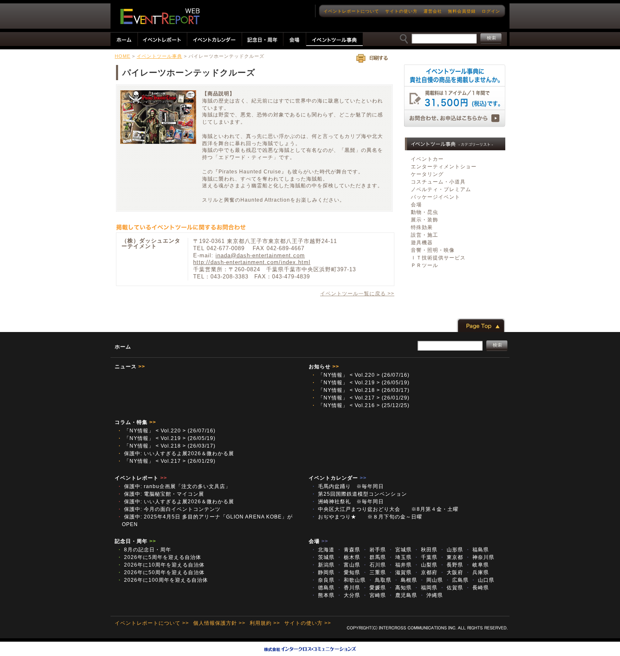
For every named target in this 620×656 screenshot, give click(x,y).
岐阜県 (477, 565)
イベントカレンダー (338, 478)
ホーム (123, 347)
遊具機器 (422, 243)
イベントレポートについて (351, 11)
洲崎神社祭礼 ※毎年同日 (347, 502)
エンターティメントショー (444, 167)
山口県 (482, 580)
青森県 (348, 550)
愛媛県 (374, 588)
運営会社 (432, 11)
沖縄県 (431, 595)
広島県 (457, 580)
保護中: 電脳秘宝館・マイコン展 (160, 494)
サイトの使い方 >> (307, 623)
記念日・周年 (135, 541)
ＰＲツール (424, 265)
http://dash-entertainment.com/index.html (251, 262)
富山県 (348, 565)
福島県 (477, 550)
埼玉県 (400, 557)
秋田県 (425, 550)
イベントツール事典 (159, 56)
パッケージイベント (435, 197)
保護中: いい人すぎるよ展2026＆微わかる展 (175, 453)
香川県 (348, 588)
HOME (122, 56)
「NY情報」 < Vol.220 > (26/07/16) (360, 375)
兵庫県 (477, 572)
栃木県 (348, 557)
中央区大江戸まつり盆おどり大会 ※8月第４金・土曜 (387, 509)
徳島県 (322, 588)
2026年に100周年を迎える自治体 (162, 580)
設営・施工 (424, 235)
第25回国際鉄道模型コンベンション (361, 494)
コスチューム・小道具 (438, 182)
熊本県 (322, 595)
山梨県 (425, 565)
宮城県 (400, 550)
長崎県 (477, 588)
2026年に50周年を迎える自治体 (161, 572)
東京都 (451, 557)
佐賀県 (451, 588)
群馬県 (374, 557)
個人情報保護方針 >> (219, 623)
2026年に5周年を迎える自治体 (159, 557)
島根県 (405, 580)
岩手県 (374, 550)
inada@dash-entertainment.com (260, 255)
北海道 (322, 550)
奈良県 (322, 580)
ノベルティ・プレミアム (441, 189)
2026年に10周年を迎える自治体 (161, 565)
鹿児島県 (402, 595)
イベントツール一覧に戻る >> (357, 294)
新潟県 (322, 565)
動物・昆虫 (424, 212)
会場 (416, 205)
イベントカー (427, 159)
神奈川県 (479, 557)
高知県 (400, 588)
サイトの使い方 (401, 11)
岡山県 (431, 580)
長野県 (451, 565)
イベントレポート (141, 478)
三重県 (374, 572)
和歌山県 (351, 580)
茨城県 (322, 557)
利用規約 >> (265, 623)
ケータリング (427, 174)
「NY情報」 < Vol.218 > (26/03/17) (360, 390)
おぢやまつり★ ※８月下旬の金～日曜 (366, 517)
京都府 (425, 572)
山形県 (451, 550)
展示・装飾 (424, 220)
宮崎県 (374, 595)
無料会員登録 (462, 11)
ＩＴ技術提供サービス (438, 258)
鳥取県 (379, 580)
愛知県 (348, 572)
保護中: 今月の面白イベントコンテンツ (169, 509)
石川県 (374, 565)
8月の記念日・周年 (144, 550)
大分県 (348, 595)
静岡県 (322, 572)
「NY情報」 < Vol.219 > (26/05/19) (360, 383)
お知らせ (324, 367)
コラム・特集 (135, 422)
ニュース (130, 367)
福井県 (400, 565)
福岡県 (425, 588)
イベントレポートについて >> (152, 623)
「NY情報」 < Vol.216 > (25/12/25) (360, 405)
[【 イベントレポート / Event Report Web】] (159, 16)
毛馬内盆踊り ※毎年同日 (350, 486)
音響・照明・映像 (433, 250)
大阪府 (451, 572)
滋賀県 (400, 572)
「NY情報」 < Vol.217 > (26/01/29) (360, 398)
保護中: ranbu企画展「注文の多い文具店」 (174, 486)
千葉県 (425, 557)
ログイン (491, 11)
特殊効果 (422, 227)
